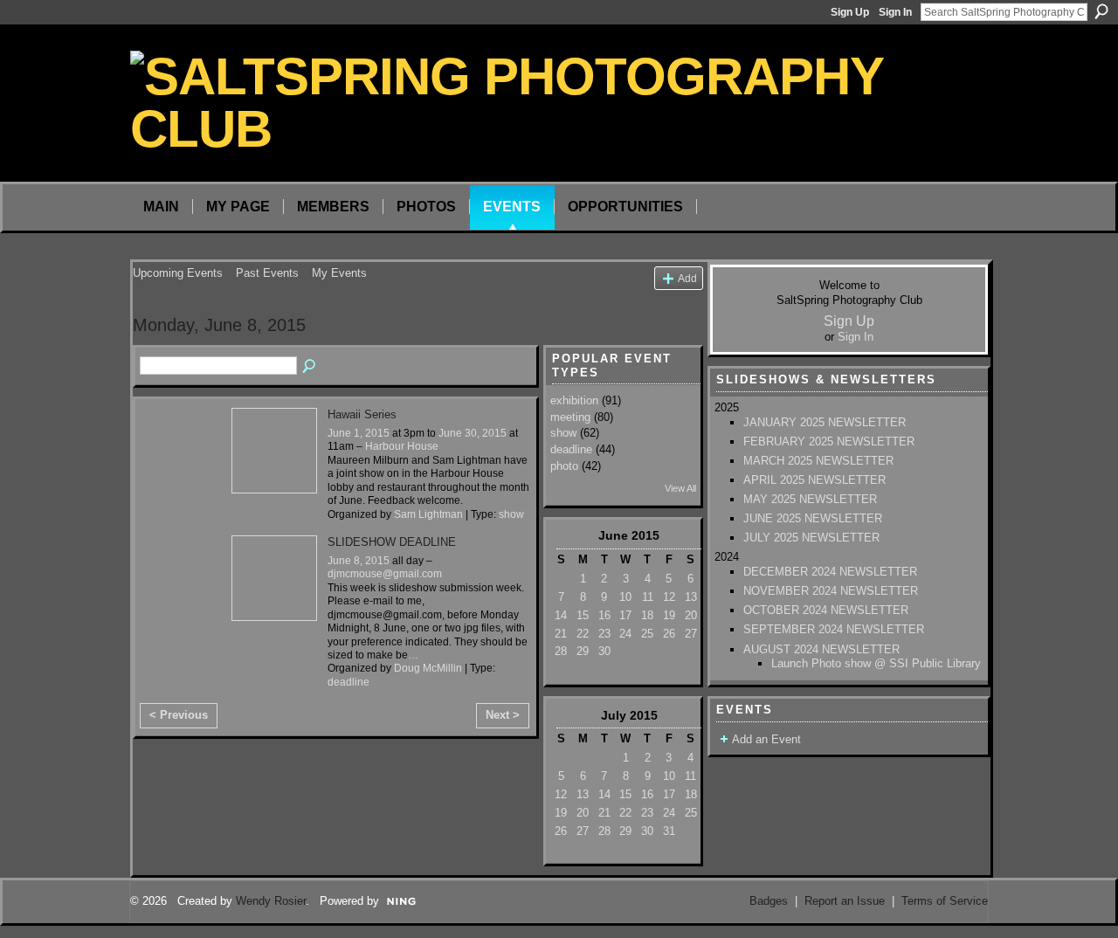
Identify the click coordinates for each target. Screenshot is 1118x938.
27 (691, 633)
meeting (570, 417)
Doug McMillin (428, 668)
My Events (339, 272)
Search (1101, 11)
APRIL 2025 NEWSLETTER (814, 479)
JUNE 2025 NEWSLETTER (812, 518)
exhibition (574, 400)
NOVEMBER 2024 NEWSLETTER (830, 590)
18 (647, 615)
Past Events (267, 272)
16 (604, 615)
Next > (503, 714)
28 (561, 651)
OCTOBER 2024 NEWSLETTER (825, 610)
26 (669, 633)
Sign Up (850, 12)
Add (687, 278)
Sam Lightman (428, 514)
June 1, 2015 (359, 433)
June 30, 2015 (472, 433)
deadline (348, 682)
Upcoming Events (178, 272)
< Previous (178, 714)
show (511, 514)
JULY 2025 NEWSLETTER (811, 537)
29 (582, 651)
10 (625, 596)
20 (691, 615)
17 (625, 615)
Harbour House (401, 446)
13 (691, 596)
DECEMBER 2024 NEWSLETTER (830, 571)
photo (564, 465)
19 (669, 615)
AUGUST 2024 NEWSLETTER (821, 649)
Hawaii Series (362, 414)
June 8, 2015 (359, 561)
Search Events (310, 367)
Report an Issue (844, 900)
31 (669, 831)
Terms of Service (944, 900)
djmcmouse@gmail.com (385, 574)
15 (582, 615)
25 (647, 633)
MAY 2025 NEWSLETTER (810, 499)
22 (582, 633)
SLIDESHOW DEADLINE (392, 541)
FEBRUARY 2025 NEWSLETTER (828, 441)
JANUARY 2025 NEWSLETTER (824, 422)
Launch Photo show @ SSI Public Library (876, 663)
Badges (768, 900)
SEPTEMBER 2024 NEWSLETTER (833, 629)
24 (625, 633)
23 (604, 633)
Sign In (895, 12)
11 (647, 596)
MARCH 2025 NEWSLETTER (818, 460)
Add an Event (766, 739)
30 (604, 651)
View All (680, 488)
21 (561, 633)
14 (561, 615)
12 (669, 596)
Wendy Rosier (271, 900)
